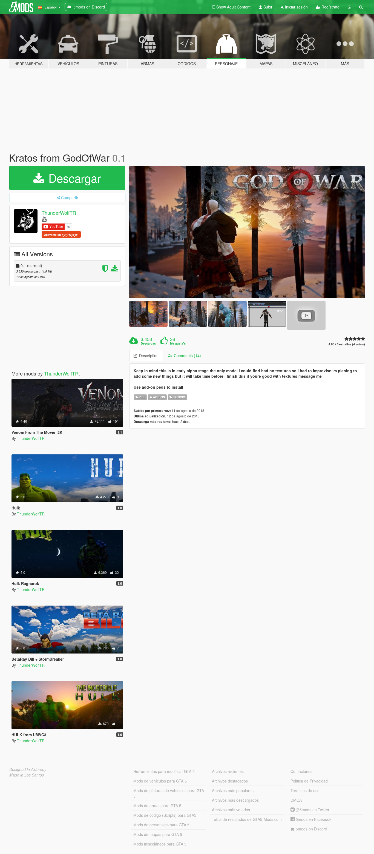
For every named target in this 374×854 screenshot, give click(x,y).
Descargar (73, 178)
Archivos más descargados (235, 800)
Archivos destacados (230, 781)
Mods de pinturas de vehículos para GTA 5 (168, 793)
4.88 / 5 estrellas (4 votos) (347, 344)
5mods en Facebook (313, 819)
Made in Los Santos (26, 775)
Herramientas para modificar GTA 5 (164, 771)
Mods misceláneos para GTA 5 (159, 844)
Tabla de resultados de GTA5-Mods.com (247, 819)
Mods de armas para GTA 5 (157, 805)
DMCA (296, 800)
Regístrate (330, 7)
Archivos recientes (228, 771)
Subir (267, 7)
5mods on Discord (311, 829)
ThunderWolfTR (59, 212)
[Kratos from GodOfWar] (247, 232)
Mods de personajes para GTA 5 (161, 824)
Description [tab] (148, 355)
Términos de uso (305, 790)
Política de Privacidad (309, 781)
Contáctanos (301, 771)
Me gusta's (178, 343)
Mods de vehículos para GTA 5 (160, 781)
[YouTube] (44, 219)
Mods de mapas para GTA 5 (157, 834)
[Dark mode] (349, 7)
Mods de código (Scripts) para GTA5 (164, 815)
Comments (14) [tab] (186, 355)
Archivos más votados (231, 809)
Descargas (148, 343)
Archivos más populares (233, 790)
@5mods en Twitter (312, 809)
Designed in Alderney (27, 769)
